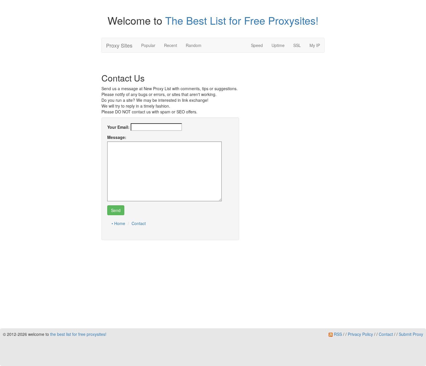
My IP (315, 45)
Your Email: (118, 127)
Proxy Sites (119, 45)
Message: (116, 137)
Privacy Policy (360, 334)
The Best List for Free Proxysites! (241, 20)
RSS (337, 334)
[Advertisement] (213, 285)
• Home (118, 223)
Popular (148, 45)
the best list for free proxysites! (78, 334)
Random (193, 45)
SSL (297, 45)
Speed (257, 45)
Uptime (278, 45)
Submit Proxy (411, 334)
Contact (139, 223)
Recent (170, 45)
